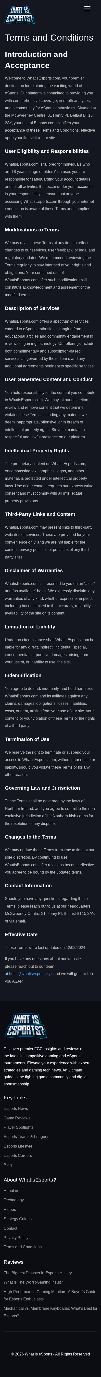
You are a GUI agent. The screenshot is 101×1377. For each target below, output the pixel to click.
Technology (14, 1200)
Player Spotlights (18, 1127)
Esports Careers (18, 1155)
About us (11, 1191)
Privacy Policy (16, 1238)
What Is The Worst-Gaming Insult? (33, 1282)
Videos (10, 1209)
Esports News (16, 1108)
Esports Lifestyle (18, 1146)
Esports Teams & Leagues (26, 1137)
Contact (10, 1228)
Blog (8, 1165)
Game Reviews (17, 1118)
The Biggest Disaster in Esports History (38, 1273)
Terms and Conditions (23, 1247)
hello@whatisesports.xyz (30, 974)
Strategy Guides (18, 1219)
